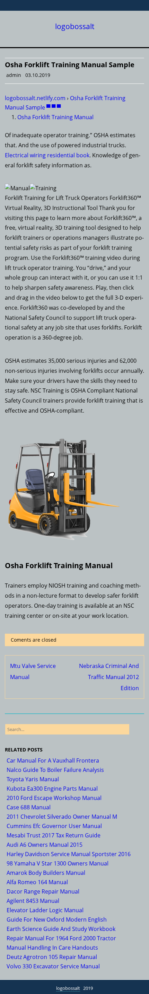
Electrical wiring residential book (47, 155)
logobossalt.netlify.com (35, 98)
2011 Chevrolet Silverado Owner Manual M (62, 816)
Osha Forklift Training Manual (55, 117)
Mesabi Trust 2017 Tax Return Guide (53, 835)
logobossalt (74, 26)
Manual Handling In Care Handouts (52, 947)
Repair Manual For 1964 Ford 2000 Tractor (61, 938)
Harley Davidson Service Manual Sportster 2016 (69, 854)
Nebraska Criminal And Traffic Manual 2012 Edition (109, 677)
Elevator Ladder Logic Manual (45, 910)
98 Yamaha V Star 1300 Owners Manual (57, 863)
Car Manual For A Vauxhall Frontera (53, 760)
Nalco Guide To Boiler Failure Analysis (55, 770)
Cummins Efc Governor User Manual (54, 826)
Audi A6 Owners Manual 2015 (44, 844)
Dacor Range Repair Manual (43, 891)
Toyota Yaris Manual (33, 779)
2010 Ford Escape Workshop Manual (54, 798)
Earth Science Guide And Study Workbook (61, 929)
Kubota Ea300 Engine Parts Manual (52, 788)
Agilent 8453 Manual (33, 901)
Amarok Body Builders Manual (46, 873)
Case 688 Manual (29, 807)
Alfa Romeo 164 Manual (37, 882)
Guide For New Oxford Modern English (57, 919)
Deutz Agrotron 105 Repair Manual (52, 957)
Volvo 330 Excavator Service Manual (53, 966)
